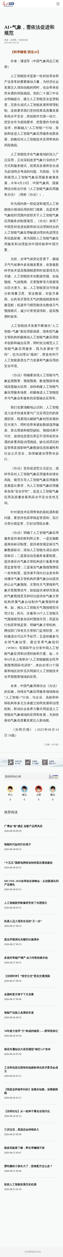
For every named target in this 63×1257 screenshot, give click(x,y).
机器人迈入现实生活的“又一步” (23, 921)
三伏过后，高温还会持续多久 (21, 1129)
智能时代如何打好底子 (17, 844)
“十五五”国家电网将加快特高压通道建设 (28, 862)
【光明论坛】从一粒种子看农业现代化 (27, 1111)
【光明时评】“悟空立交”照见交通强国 (27, 976)
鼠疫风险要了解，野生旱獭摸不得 (24, 1147)
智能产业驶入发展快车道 (19, 1012)
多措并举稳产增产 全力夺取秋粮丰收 (26, 957)
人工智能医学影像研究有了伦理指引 (25, 902)
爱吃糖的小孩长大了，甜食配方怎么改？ (28, 1166)
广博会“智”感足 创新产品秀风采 (23, 826)
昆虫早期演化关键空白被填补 (21, 939)
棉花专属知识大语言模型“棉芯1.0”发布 (27, 1049)
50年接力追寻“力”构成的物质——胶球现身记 (31, 1030)
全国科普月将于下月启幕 (19, 994)
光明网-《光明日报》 (19, 40)
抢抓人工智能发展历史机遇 (20, 1184)
